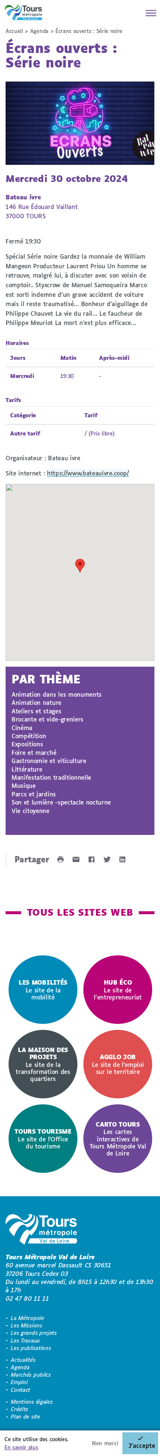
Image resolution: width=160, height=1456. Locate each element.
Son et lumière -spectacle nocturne (61, 802)
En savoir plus (21, 1447)
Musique (24, 785)
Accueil (14, 30)
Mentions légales (31, 1401)
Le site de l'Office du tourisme (43, 1138)
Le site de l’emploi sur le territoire (118, 1064)
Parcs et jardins (34, 794)
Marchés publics (31, 1374)
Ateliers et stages (36, 711)
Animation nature (36, 702)
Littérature (27, 769)
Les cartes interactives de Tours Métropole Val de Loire (118, 1138)
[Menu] (149, 13)
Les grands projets (34, 1332)
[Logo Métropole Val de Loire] (41, 1230)
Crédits (19, 1409)
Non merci (105, 1443)
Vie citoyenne (30, 811)
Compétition (29, 736)
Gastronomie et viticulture (49, 761)
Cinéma (22, 728)
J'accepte (141, 1445)
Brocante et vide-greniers (47, 719)
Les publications (31, 1347)
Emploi (19, 1382)
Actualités (23, 1359)
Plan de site (25, 1416)
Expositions (27, 744)
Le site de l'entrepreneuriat (118, 989)
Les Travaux (25, 1340)
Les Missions (26, 1325)
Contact (20, 1389)
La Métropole (27, 1317)
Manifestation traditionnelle (51, 777)
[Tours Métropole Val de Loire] (23, 13)
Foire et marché (34, 752)
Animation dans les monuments (57, 694)
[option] (43, 989)
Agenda (39, 30)
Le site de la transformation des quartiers (43, 1064)
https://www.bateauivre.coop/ (88, 473)
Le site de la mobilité (43, 989)
